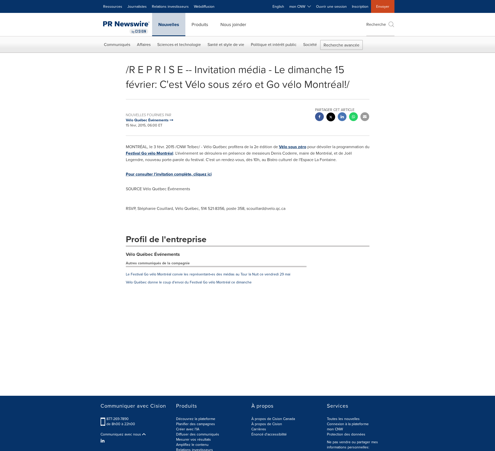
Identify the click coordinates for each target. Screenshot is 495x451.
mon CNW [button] (298, 6)
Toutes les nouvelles (343, 418)
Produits (200, 24)
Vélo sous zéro (292, 147)
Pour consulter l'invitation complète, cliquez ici (169, 174)
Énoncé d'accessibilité (269, 434)
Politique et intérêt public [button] (273, 44)
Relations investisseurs (170, 6)
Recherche (376, 24)
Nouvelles (168, 24)
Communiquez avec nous (121, 434)
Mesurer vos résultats (193, 439)
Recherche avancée (341, 45)
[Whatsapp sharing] (353, 117)
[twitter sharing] (330, 118)
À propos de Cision (266, 423)
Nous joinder (233, 24)
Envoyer (382, 6)
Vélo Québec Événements (153, 254)
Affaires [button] (144, 44)
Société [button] (310, 44)
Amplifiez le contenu (192, 444)
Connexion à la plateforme (348, 423)
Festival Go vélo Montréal (149, 153)
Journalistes (137, 6)
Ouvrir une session (331, 6)
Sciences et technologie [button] (179, 44)
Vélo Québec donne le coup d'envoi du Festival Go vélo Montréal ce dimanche (189, 282)
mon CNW (335, 429)
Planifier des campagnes (195, 423)
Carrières (258, 429)
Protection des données (346, 434)
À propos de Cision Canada (273, 418)
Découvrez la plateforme (195, 418)
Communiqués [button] (117, 44)
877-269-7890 (117, 418)
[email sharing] (364, 117)
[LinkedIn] (103, 440)
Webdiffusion (204, 6)
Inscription (360, 6)
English (278, 6)
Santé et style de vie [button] (226, 44)
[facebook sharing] (319, 117)
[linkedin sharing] (342, 117)
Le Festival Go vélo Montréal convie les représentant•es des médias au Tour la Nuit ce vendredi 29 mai (208, 274)
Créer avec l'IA (187, 429)
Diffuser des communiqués (197, 434)
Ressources (112, 6)
